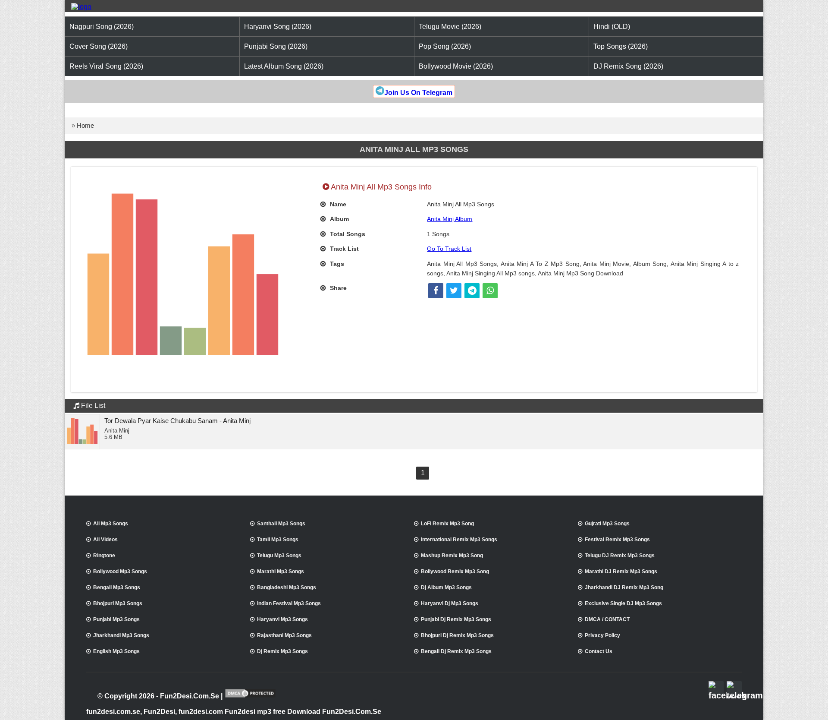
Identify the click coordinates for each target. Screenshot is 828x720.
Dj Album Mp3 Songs (446, 587)
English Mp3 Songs (116, 651)
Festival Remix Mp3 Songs (617, 540)
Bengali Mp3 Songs (116, 587)
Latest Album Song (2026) (283, 66)
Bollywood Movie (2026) (456, 66)
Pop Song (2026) (445, 46)
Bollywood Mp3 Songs (120, 571)
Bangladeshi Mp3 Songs (286, 587)
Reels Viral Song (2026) (106, 66)
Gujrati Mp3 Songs (607, 524)
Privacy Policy (602, 635)
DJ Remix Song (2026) (628, 66)
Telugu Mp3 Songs (279, 556)
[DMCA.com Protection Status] (250, 697)
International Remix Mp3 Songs (459, 540)
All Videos (105, 540)
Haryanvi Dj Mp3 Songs (449, 603)
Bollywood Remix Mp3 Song (455, 571)
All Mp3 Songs (110, 524)
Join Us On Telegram (418, 92)
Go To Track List (449, 248)
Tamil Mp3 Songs (277, 540)
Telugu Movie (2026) (450, 26)
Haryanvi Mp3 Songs (282, 619)
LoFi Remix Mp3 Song (447, 524)
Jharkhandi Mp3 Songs (121, 635)
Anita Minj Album (449, 218)
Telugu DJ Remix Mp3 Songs (620, 556)
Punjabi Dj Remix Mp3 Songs (456, 619)
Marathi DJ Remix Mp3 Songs (621, 571)
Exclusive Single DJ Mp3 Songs (623, 603)
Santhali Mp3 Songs (281, 524)
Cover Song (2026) (98, 46)
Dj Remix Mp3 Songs (282, 651)
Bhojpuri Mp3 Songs (117, 603)
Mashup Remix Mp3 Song (452, 556)
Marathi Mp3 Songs (280, 571)
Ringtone (104, 556)
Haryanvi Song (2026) (277, 26)
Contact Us (598, 651)
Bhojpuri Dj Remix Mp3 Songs (457, 635)
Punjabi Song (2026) (275, 46)
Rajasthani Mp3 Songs (284, 635)
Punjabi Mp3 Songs (116, 619)
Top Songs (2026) (620, 46)
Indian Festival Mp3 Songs (289, 603)
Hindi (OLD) (611, 26)
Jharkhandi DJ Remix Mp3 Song (624, 587)
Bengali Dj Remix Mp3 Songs (456, 651)
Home (85, 125)
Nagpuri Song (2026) (101, 26)
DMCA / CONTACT (607, 619)
